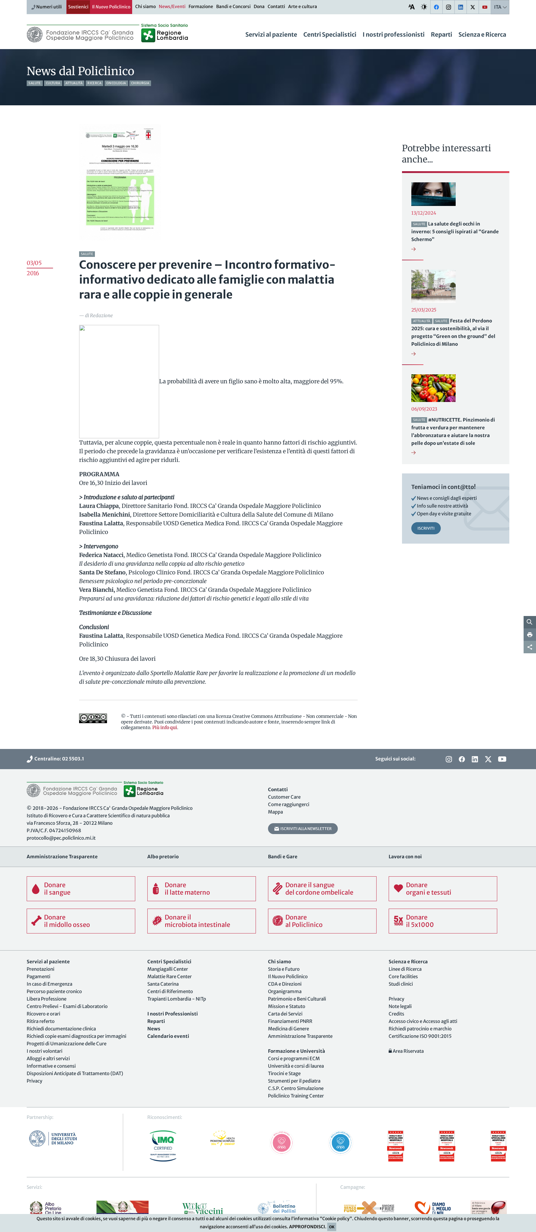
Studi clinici (401, 984)
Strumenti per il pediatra (294, 1081)
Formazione (201, 6)
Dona (259, 6)
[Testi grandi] (411, 6)
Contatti (276, 6)
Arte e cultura (302, 6)
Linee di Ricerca (405, 969)
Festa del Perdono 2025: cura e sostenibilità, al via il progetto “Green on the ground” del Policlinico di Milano (453, 332)
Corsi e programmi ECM (294, 1058)
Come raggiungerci (288, 804)
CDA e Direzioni (285, 984)
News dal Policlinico (80, 71)
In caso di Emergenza (49, 984)
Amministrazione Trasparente (300, 1036)
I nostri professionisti (394, 34)
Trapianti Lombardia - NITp (176, 999)
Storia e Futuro (284, 969)
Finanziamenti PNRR (290, 1021)
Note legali (400, 1006)
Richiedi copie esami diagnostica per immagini (76, 1036)
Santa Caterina (163, 984)
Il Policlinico (111, 7)
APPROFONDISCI (307, 1227)
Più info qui (164, 727)
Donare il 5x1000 (420, 921)
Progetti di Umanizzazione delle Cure (66, 1044)
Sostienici (78, 7)
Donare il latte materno (187, 888)
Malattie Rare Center (169, 976)
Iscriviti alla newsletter (305, 828)
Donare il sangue (57, 888)
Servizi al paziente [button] (271, 34)
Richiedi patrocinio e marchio (420, 1029)
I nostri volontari (44, 1051)
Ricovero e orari (43, 1014)
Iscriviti (426, 528)
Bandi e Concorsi (233, 6)
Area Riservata (408, 1051)
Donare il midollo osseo (67, 921)
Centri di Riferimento (170, 991)
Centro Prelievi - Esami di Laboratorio (67, 1006)
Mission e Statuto (286, 1006)
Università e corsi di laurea (296, 1066)
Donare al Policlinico (304, 921)
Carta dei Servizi (285, 1014)
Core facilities (403, 976)
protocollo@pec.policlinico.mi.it (61, 838)
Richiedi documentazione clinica (61, 1029)
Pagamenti (38, 976)
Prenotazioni (40, 969)
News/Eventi (172, 6)
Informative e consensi (51, 1066)
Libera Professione (46, 999)
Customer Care (284, 797)
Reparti (441, 34)
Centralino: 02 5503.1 (58, 759)
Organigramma (285, 991)
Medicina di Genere (288, 1029)
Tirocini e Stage (284, 1073)
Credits (396, 1014)
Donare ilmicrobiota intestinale (197, 921)
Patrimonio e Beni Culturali (297, 999)
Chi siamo (145, 6)
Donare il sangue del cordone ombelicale (319, 888)
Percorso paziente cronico (54, 991)
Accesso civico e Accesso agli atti (423, 1021)
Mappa (275, 812)
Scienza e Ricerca (482, 34)
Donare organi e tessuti (428, 888)
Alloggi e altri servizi (48, 1058)
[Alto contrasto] (424, 6)
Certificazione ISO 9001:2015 (420, 1036)
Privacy (34, 1081)
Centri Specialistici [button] (329, 34)
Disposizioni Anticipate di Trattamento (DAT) (75, 1073)
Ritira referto (41, 1021)
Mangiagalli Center (167, 969)
